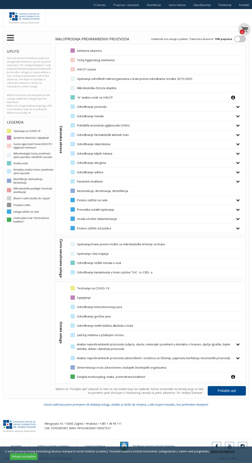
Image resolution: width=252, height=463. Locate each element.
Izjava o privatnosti (222, 451)
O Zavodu (100, 5)
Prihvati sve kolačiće (24, 456)
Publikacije (225, 5)
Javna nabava (177, 5)
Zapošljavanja (202, 5)
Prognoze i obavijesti (126, 5)
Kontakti (244, 5)
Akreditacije (153, 5)
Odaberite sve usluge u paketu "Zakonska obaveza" (191, 39)
